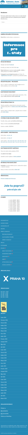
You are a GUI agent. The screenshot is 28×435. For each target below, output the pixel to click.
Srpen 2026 (3, 317)
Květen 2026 (4, 325)
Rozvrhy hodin (4, 223)
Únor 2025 (3, 363)
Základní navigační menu (26, 6)
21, (8, 142)
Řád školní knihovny (7, 234)
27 (23, 140)
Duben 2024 (4, 387)
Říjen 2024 (3, 374)
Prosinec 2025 (4, 339)
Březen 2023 (4, 398)
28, (22, 140)
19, (11, 142)
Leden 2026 (3, 336)
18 (13, 142)
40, (8, 135)
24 (3, 142)
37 (11, 138)
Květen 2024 (4, 385)
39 (8, 138)
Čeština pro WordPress (6, 416)
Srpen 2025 (3, 349)
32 (15, 140)
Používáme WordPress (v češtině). (9, 433)
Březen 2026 (4, 331)
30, (18, 140)
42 (11, 135)
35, (10, 140)
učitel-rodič (17, 169)
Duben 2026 (4, 328)
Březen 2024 (4, 390)
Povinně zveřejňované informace (8, 178)
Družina (3, 228)
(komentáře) (4, 413)
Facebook (11, 64)
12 (23, 142)
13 (22, 142)
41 (9, 135)
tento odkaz (5, 112)
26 (25, 140)
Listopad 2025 (4, 341)
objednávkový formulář (6, 75)
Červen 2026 (4, 322)
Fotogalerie (4, 245)
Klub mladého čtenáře (8, 237)
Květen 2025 (4, 355)
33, (13, 140)
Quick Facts (5, 256)
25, (1, 142)
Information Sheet (7, 253)
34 (11, 140)
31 (17, 140)
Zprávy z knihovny (5, 231)
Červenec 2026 (4, 320)
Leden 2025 (3, 366)
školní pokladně (17, 156)
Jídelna (2, 242)
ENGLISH (3, 248)
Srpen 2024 (3, 379)
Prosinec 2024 (4, 368)
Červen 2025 (4, 352)
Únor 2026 (3, 333)
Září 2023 (3, 395)
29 (20, 140)
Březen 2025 (4, 360)
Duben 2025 (4, 358)
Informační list (4, 220)
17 (15, 142)
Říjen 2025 (3, 344)
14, (20, 142)
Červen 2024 (4, 382)
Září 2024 (3, 376)
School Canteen (6, 264)
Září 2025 (3, 347)
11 (25, 142)
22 (6, 142)
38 (9, 138)
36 (8, 140)
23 (4, 142)
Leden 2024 (3, 393)
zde (17, 67)
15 (18, 142)
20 (10, 142)
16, (17, 142)
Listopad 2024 (4, 371)
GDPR (3, 259)
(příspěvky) (4, 411)
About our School (7, 250)
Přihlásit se (3, 408)
